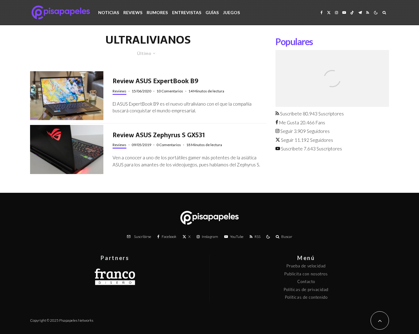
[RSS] (367, 12)
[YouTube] (344, 12)
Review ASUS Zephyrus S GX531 (159, 135)
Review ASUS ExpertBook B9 (155, 81)
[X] (329, 12)
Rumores (157, 12)
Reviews (132, 12)
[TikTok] (352, 12)
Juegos (231, 12)
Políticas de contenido (306, 297)
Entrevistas (186, 12)
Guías (212, 12)
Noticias (108, 12)
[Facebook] (321, 12)
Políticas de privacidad (306, 289)
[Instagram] (336, 12)
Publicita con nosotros (306, 273)
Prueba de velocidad (306, 265)
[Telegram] (360, 12)
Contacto (306, 281)
